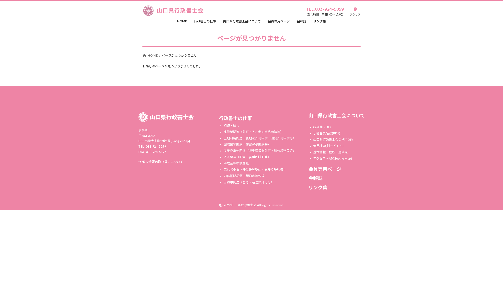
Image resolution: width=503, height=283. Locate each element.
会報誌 (315, 178)
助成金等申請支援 (236, 163)
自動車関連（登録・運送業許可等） (249, 182)
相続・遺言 (231, 125)
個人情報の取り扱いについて (162, 162)
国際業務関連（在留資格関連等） (247, 144)
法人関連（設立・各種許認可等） (247, 157)
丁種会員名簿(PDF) (326, 133)
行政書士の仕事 (235, 118)
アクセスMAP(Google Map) (332, 158)
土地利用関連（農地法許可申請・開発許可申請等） (260, 138)
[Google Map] (180, 141)
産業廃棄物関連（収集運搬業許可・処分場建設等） (260, 151)
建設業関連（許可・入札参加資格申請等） (253, 132)
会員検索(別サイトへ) (328, 146)
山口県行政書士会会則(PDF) (333, 139)
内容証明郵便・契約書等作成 (244, 176)
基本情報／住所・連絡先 (330, 152)
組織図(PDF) (322, 127)
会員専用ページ (324, 169)
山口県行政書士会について (336, 115)
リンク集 (317, 187)
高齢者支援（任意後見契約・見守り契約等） (255, 169)
